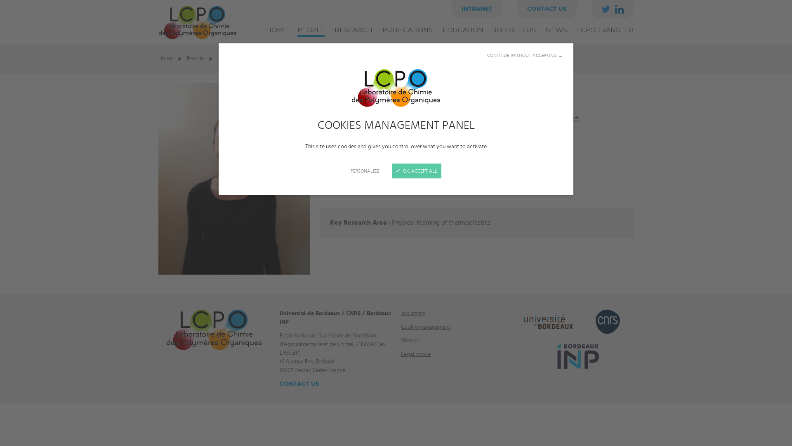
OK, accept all (419, 170)
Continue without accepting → (525, 55)
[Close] (396, 223)
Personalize (365, 170)
